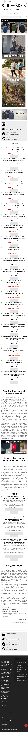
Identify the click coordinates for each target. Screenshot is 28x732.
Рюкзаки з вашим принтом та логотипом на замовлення (6, 708)
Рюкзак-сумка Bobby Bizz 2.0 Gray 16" (14, 227)
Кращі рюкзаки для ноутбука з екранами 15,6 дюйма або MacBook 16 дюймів (14, 543)
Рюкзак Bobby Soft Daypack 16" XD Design (14, 238)
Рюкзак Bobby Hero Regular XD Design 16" (14, 194)
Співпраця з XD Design (6, 711)
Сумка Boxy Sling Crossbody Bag (14, 362)
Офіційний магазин (6, 701)
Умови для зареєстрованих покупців (6, 720)
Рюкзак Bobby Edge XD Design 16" (14, 172)
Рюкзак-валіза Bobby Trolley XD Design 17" (14, 315)
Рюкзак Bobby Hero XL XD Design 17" (14, 205)
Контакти (4, 722)
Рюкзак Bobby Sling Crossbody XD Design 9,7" (14, 350)
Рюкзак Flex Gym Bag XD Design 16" (14, 304)
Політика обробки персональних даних (5, 714)
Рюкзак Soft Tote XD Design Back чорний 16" (14, 161)
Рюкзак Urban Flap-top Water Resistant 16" (14, 260)
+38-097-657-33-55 (13, 12)
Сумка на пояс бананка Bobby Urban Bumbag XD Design (14, 375)
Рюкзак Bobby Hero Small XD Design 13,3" (14, 216)
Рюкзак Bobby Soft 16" (14, 249)
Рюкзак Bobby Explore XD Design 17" (14, 149)
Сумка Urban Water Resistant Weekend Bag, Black (14, 326)
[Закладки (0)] (22, 1)
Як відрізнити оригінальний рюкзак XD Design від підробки (14, 519)
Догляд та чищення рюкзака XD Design (14, 498)
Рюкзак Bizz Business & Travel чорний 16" (12, 611)
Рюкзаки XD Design (14, 143)
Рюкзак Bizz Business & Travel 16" (14, 183)
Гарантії (4, 705)
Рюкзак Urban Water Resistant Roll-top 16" (14, 271)
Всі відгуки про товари (19, 626)
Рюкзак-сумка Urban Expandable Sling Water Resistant (14, 338)
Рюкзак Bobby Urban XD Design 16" (14, 293)
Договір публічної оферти (7, 717)
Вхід (25, 1)
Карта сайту (4, 724)
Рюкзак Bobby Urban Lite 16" (14, 282)
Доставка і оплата (5, 703)
